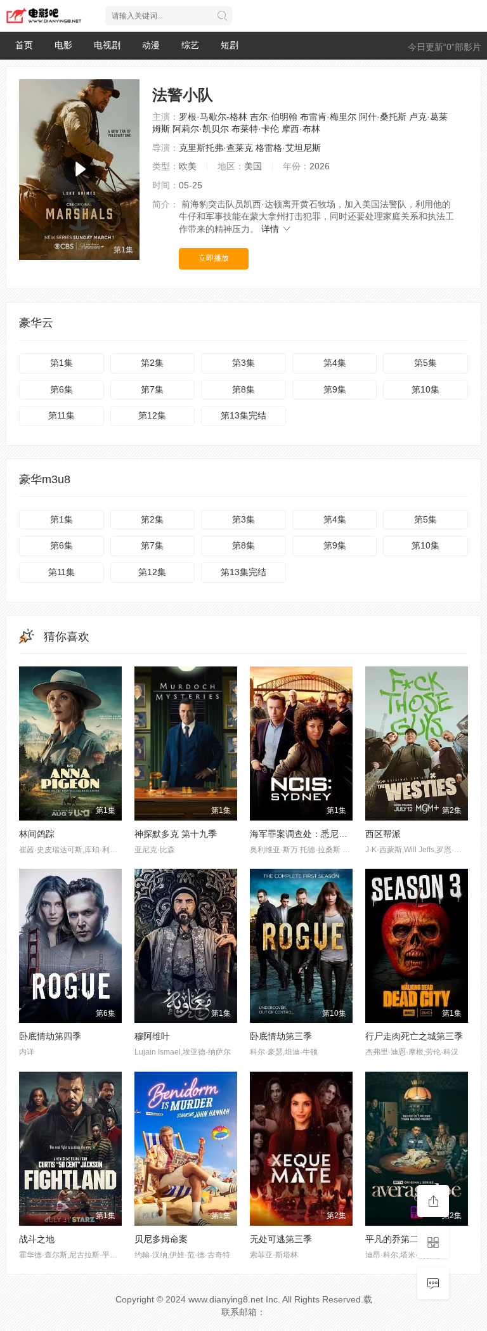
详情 (271, 229)
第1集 (61, 363)
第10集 (425, 389)
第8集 (243, 389)
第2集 (152, 363)
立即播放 (213, 258)
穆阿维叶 (152, 1036)
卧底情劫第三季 (281, 1036)
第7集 (152, 389)
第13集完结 (243, 415)
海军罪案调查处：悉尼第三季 (307, 834)
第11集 (61, 415)
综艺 (190, 45)
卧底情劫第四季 (50, 1036)
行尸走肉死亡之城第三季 (414, 1036)
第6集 (61, 389)
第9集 (334, 389)
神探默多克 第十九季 (175, 834)
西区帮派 (383, 834)
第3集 (243, 363)
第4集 (334, 363)
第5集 (425, 363)
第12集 (152, 415)
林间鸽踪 (37, 834)
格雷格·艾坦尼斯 (288, 148)
